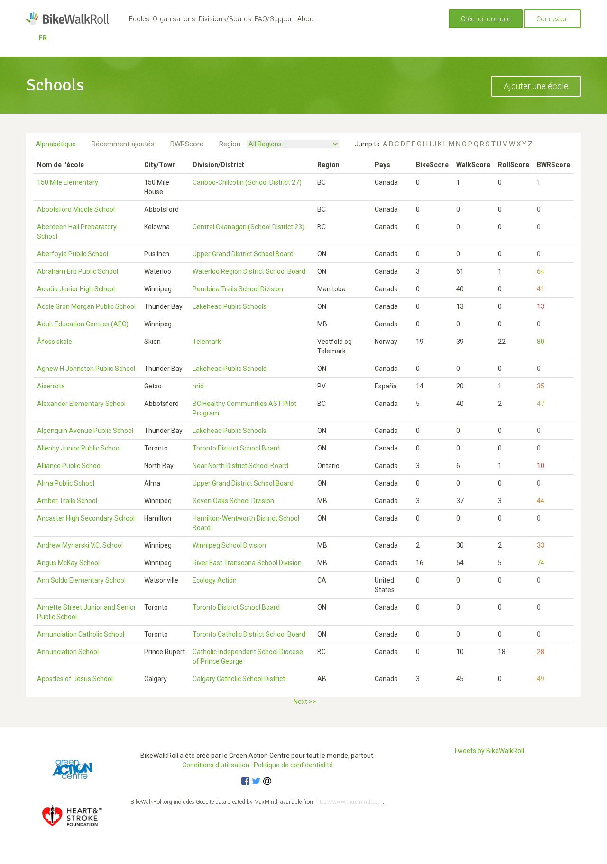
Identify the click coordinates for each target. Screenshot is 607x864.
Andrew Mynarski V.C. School (80, 545)
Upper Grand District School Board (243, 254)
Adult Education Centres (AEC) (83, 324)
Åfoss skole (54, 341)
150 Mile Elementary (67, 182)
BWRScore (186, 144)
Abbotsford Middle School (76, 209)
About (306, 19)
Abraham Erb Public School (77, 271)
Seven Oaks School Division (233, 500)
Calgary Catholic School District (239, 679)
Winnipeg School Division (229, 545)
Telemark (207, 341)
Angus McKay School (68, 563)
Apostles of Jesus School (75, 679)
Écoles (139, 19)
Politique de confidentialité (293, 765)
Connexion (552, 19)
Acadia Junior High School (76, 289)
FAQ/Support (274, 19)
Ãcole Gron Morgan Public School (86, 306)
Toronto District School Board (236, 448)
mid (198, 386)
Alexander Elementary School (81, 403)
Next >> (305, 701)
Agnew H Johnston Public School (86, 368)
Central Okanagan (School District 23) (248, 227)
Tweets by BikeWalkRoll (488, 751)
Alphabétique (56, 144)
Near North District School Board (240, 465)
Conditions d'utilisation (215, 765)
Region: (230, 144)
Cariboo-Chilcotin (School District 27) (247, 182)
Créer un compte (485, 19)
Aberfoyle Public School (72, 254)
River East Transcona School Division (247, 563)
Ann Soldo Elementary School (81, 580)
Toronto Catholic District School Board (249, 634)
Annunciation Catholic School (80, 634)
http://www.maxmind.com (349, 802)
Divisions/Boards (225, 19)
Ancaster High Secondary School (86, 518)
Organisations (174, 19)
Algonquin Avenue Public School (85, 430)
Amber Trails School (67, 500)
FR (42, 38)
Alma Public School (65, 483)
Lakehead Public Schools (230, 306)
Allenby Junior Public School (79, 448)
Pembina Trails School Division (238, 289)
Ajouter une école (536, 86)
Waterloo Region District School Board (249, 271)
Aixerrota (51, 386)
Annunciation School (68, 652)
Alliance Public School (69, 465)
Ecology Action (215, 580)
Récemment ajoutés (123, 144)
